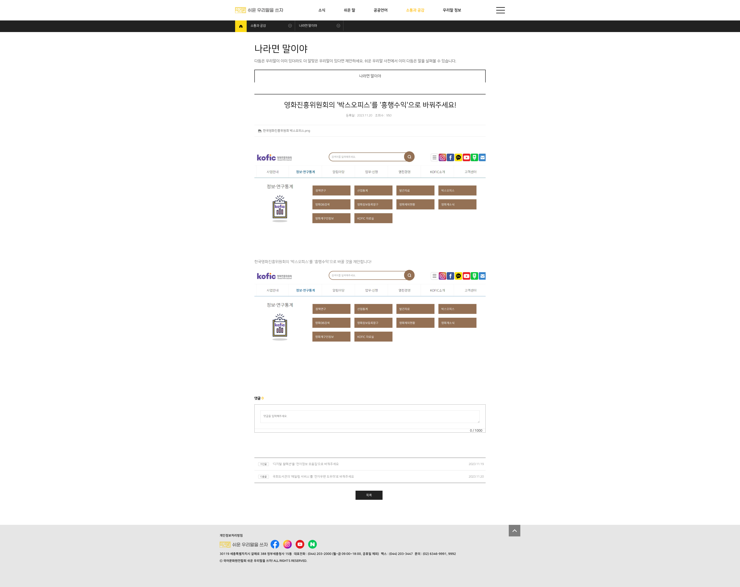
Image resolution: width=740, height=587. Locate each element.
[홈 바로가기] (241, 26)
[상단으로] (514, 530)
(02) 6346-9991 (435, 554)
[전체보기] (500, 10)
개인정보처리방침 (231, 535)
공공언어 (381, 10)
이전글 (263, 464)
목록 (369, 495)
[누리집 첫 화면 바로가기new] (259, 10)
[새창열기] (275, 544)
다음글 (263, 476)
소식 (321, 10)
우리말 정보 (452, 10)
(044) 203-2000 (319, 554)
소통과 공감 (415, 10)
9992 (452, 554)
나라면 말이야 (308, 25)
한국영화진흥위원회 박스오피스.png (286, 130)
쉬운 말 (349, 10)
